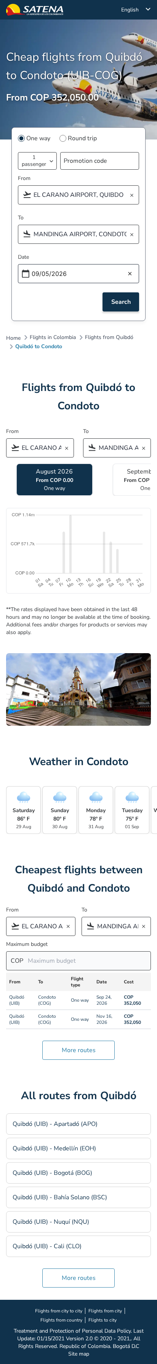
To (21, 217)
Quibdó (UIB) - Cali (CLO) (47, 1246)
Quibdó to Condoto (38, 346)
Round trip (82, 138)
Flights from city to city (58, 1311)
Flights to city (102, 1320)
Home (13, 338)
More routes (79, 1050)
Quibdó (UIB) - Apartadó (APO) (55, 1124)
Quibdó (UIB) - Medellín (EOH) (54, 1148)
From (24, 178)
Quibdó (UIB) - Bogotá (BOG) (52, 1173)
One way (38, 138)
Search (121, 302)
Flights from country (61, 1320)
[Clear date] (130, 274)
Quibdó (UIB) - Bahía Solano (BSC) (60, 1197)
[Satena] (34, 10)
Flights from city (105, 1311)
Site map (78, 1354)
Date (23, 257)
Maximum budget (27, 944)
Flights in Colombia (53, 337)
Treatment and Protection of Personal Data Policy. (73, 1331)
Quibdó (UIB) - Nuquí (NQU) (51, 1222)
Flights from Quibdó (109, 337)
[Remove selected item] (134, 195)
